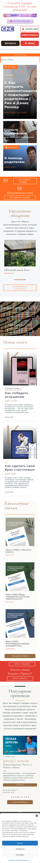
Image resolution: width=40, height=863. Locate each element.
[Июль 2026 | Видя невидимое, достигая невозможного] (20, 564)
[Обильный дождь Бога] (19, 241)
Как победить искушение (16, 395)
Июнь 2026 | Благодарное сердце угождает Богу (17, 643)
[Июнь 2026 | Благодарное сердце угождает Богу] (20, 610)
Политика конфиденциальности (19, 860)
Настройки (20, 855)
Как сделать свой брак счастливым (20, 467)
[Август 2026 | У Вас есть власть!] (20, 519)
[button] (37, 816)
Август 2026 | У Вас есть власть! (18, 551)
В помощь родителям (14, 160)
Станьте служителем (15, 131)
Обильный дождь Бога (16, 270)
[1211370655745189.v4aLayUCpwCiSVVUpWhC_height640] (20, 736)
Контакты (10, 43)
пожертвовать (29, 35)
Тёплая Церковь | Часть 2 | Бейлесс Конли (17, 766)
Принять (20, 843)
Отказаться (20, 849)
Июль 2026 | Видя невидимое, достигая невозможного (17, 596)
